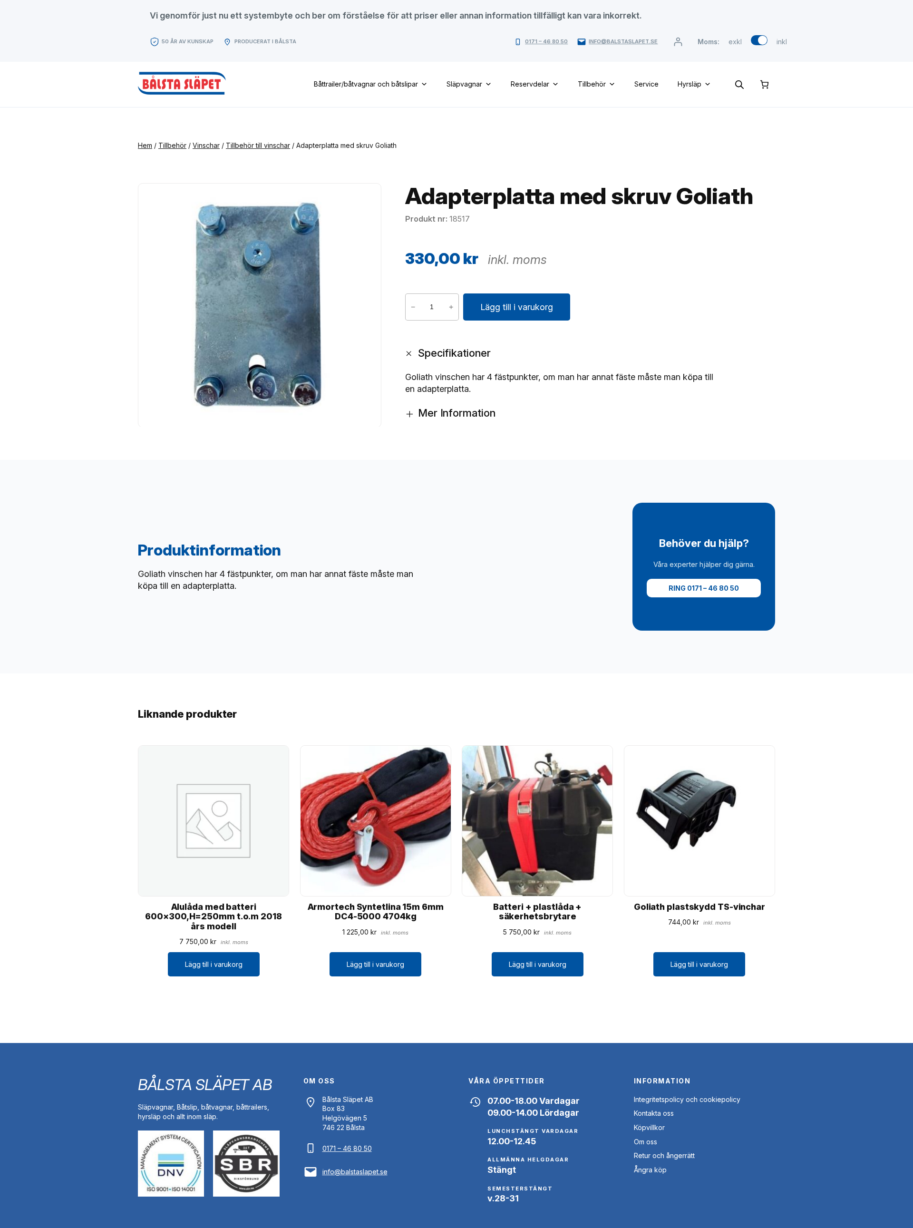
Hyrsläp (689, 84)
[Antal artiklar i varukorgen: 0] (764, 84)
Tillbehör (592, 84)
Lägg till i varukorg (516, 307)
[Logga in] (678, 41)
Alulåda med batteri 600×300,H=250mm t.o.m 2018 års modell (213, 916)
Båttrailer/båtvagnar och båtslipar (366, 84)
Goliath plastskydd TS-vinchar (699, 907)
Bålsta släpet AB (205, 1084)
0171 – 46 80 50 (546, 41)
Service (646, 84)
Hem (145, 145)
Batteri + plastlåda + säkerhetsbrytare (537, 911)
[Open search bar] (739, 84)
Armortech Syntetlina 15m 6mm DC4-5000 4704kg (376, 911)
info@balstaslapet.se (623, 41)
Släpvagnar (464, 84)
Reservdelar (530, 84)
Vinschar (206, 145)
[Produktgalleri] (259, 305)
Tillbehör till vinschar (258, 145)
